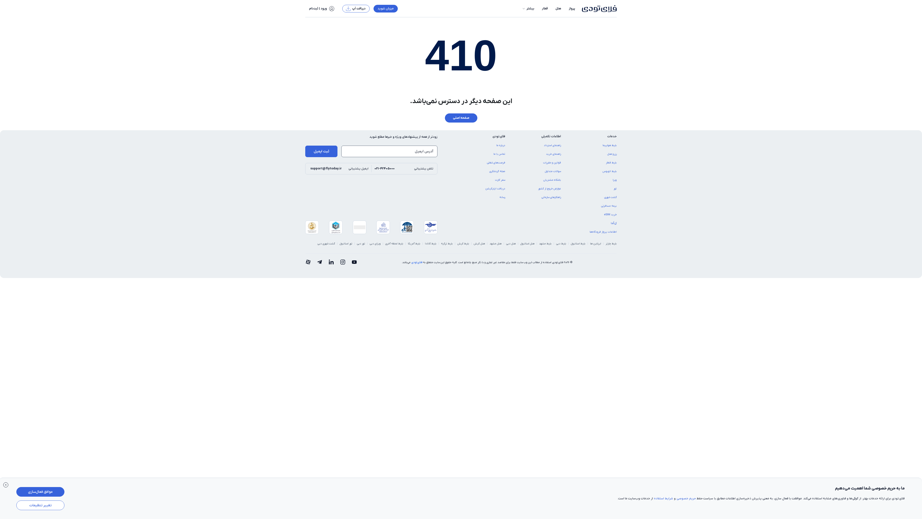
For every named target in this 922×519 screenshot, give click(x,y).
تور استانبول (346, 244)
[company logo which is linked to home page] (598, 8)
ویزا (615, 180)
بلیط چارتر (611, 244)
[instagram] (343, 262)
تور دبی (361, 244)
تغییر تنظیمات (40, 505)
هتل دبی (511, 244)
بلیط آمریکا (414, 244)
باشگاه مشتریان (552, 180)
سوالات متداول (553, 171)
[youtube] (354, 262)
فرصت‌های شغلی (496, 163)
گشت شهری (610, 197)
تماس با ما (499, 154)
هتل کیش (479, 244)
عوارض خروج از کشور (549, 189)
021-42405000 (384, 168)
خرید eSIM (610, 214)
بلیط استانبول (578, 244)
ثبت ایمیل (321, 151)
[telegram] (320, 262)
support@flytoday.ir (326, 168)
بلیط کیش (463, 244)
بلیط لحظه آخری (394, 244)
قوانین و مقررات (552, 163)
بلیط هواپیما (610, 145)
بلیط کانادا (430, 244)
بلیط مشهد (545, 244)
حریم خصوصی (686, 498)
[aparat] (308, 262)
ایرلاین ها (595, 244)
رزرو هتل (612, 154)
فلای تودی (416, 262)
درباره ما (500, 145)
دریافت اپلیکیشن (495, 189)
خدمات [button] (612, 136)
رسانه (502, 197)
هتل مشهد (496, 244)
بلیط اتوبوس (610, 171)
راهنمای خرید (553, 154)
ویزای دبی (375, 244)
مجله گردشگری (497, 171)
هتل (558, 8)
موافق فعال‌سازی (40, 491)
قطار (545, 8)
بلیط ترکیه (447, 244)
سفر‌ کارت (500, 180)
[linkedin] (331, 262)
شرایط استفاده (663, 498)
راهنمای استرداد (552, 145)
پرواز (572, 8)
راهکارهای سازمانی (551, 197)
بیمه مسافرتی (609, 206)
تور (615, 189)
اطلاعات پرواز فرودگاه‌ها (603, 232)
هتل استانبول (527, 244)
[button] (528, 8)
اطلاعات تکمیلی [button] (551, 136)
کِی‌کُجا (614, 223)
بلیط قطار (611, 163)
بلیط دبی (561, 244)
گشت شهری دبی (326, 244)
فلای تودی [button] (498, 136)
